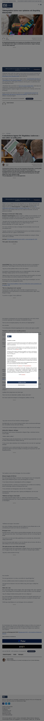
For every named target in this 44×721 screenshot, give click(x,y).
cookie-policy (20, 365)
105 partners (23, 374)
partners (17, 349)
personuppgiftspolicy (28, 365)
